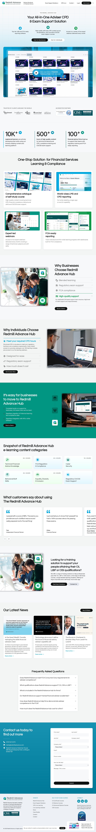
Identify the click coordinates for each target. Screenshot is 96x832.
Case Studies (36, 812)
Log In (78, 3)
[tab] (74, 280)
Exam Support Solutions (51, 3)
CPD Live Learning (38, 805)
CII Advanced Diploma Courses (60, 805)
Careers (35, 814)
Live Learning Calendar (39, 807)
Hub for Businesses (40, 40)
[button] (52, 3)
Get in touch (86, 3)
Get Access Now (11, 372)
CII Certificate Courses (58, 800)
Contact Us (73, 584)
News (34, 810)
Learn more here (53, 828)
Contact (35, 816)
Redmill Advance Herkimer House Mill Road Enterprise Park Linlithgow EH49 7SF (84, 807)
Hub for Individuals (56, 40)
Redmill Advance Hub (38, 800)
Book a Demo (61, 308)
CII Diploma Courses (57, 803)
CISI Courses (55, 807)
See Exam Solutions (59, 584)
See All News (86, 610)
